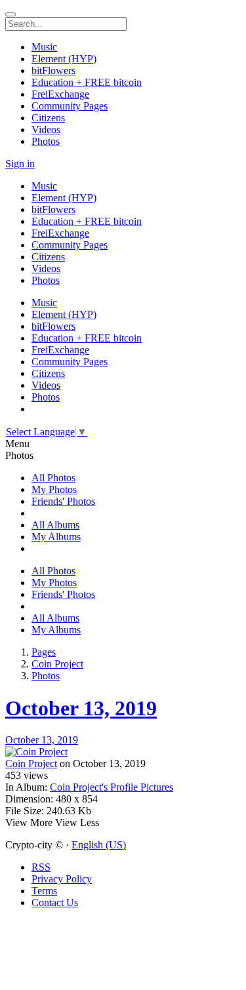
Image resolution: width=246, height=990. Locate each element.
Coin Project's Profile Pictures (111, 787)
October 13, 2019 (81, 708)
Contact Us (54, 902)
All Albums (55, 524)
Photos (45, 675)
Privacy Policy (61, 878)
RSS (41, 867)
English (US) (99, 844)
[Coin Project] (123, 752)
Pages (43, 652)
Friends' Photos (63, 501)
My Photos (54, 489)
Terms (44, 890)
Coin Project (57, 663)
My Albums (56, 536)
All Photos (53, 477)
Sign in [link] (20, 163)
